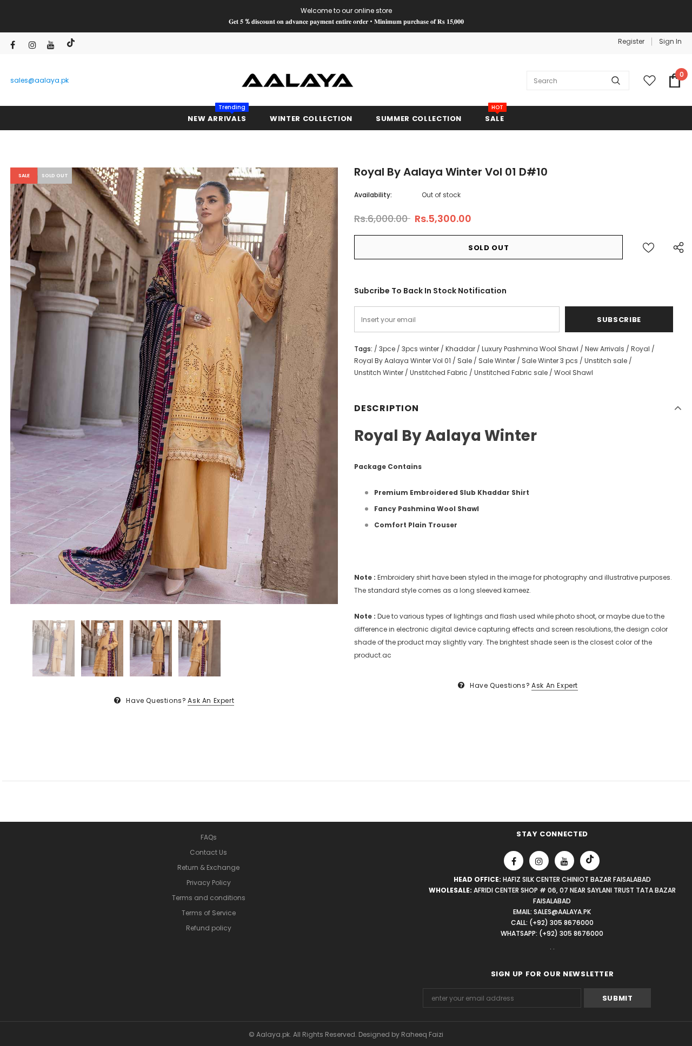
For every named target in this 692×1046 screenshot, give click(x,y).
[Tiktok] (72, 43)
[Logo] (297, 80)
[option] (174, 385)
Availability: (373, 194)
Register (631, 41)
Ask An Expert (211, 700)
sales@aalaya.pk (39, 80)
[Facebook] (17, 45)
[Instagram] (35, 45)
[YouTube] (54, 45)
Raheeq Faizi (422, 1034)
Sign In (670, 41)
